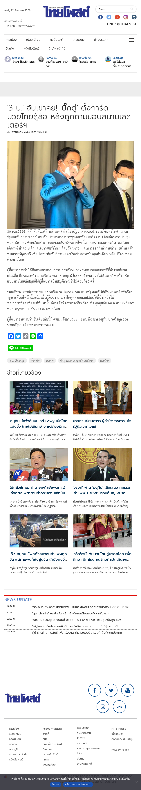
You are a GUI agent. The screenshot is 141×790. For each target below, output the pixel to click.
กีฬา (45, 739)
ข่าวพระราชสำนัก (18, 754)
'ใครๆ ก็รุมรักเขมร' (23, 62)
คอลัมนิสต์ (56, 40)
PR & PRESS (118, 729)
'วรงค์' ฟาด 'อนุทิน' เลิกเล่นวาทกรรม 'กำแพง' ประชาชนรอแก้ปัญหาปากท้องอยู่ (101, 493)
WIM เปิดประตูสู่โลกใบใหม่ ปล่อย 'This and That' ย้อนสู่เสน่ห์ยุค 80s (76, 620)
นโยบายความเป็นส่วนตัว (78, 784)
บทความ (13, 744)
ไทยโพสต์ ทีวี (57, 48)
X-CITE (81, 738)
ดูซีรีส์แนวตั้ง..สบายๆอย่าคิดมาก (122, 64)
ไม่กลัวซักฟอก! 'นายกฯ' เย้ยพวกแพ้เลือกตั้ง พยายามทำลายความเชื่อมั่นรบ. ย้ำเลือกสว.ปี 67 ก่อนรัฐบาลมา (38, 493)
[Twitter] (109, 17)
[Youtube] (117, 17)
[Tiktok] (134, 17)
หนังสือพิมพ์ (31, 48)
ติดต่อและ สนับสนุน (122, 739)
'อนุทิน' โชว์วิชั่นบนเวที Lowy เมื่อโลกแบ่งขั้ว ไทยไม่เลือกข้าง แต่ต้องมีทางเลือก (39, 426)
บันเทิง (10, 48)
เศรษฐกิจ (78, 40)
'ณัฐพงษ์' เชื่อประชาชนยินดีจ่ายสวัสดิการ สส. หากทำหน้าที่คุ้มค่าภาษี (75, 626)
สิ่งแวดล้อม (49, 765)
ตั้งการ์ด (35, 360)
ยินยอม (55, 784)
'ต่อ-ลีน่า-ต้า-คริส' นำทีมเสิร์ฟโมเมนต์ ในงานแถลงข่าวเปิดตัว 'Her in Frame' (81, 607)
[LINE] (119, 707)
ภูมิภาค (46, 760)
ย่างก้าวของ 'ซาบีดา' (57, 64)
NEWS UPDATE (18, 600)
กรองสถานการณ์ (52, 729)
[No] (136, 782)
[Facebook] (100, 17)
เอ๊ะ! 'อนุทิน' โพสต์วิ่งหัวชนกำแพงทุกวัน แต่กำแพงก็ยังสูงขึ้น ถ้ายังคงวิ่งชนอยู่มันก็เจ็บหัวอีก (38, 559)
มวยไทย (104, 360)
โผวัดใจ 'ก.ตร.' (88, 62)
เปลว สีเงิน (33, 40)
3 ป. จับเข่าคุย (17, 360)
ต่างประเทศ (101, 40)
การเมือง (11, 40)
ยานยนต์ (81, 743)
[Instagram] (126, 17)
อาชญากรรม (84, 733)
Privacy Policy (120, 750)
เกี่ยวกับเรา (117, 734)
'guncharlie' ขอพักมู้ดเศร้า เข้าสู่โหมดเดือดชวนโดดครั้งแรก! (70, 613)
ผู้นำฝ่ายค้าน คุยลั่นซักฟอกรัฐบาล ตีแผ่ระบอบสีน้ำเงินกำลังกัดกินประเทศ (77, 633)
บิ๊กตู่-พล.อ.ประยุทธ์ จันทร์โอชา (76, 360)
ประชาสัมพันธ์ (50, 754)
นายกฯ (50, 360)
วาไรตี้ (46, 734)
